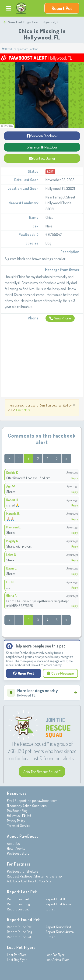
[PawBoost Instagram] (29, 815)
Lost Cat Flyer (55, 954)
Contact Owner (44, 158)
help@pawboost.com (42, 800)
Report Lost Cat (18, 909)
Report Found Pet (19, 927)
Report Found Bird (58, 927)
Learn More (23, 410)
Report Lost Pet (18, 899)
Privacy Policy (16, 820)
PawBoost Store (18, 853)
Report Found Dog (19, 932)
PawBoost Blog (17, 810)
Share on (34, 147)
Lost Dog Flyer (17, 959)
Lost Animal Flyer (57, 959)
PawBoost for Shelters (22, 871)
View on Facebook (44, 135)
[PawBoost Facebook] (23, 815)
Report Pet (62, 8)
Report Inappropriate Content (21, 49)
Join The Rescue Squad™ (42, 771)
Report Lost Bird (57, 899)
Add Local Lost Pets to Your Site (29, 881)
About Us (13, 843)
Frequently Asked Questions (27, 805)
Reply (74, 478)
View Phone (62, 318)
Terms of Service (19, 825)
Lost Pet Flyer (16, 954)
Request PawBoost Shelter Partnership (34, 876)
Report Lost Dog (18, 904)
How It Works (16, 848)
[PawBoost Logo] (21, 8)
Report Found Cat (19, 937)
